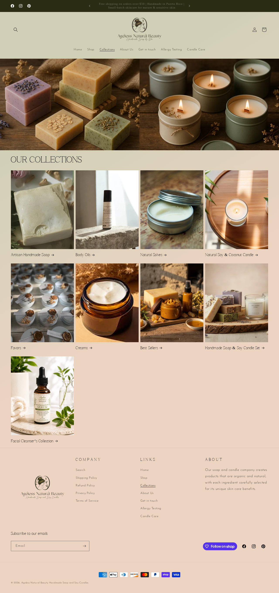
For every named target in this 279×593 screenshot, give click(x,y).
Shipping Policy (86, 478)
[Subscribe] (84, 546)
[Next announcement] (189, 6)
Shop (143, 478)
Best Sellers (149, 348)
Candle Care (149, 516)
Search (80, 470)
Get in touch (149, 500)
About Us (147, 493)
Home (144, 470)
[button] (15, 29)
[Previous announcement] (89, 6)
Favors (16, 348)
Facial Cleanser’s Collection (32, 441)
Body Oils (83, 255)
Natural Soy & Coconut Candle (229, 255)
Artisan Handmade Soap (30, 255)
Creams (82, 348)
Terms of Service (87, 500)
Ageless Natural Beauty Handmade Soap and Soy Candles (54, 583)
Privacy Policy (85, 493)
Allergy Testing (150, 508)
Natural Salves (151, 255)
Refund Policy (85, 485)
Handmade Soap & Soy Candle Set (232, 348)
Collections (148, 485)
